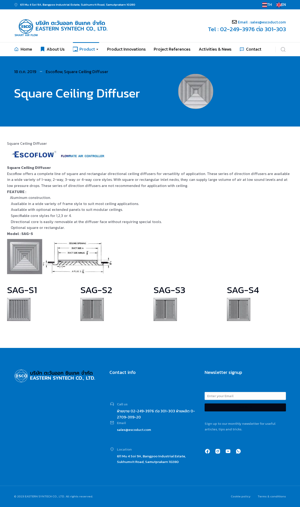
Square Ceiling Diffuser (86, 71)
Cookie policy (241, 496)
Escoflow (54, 71)
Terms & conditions (272, 496)
